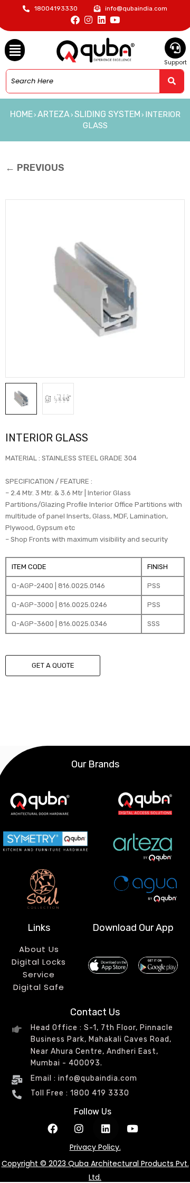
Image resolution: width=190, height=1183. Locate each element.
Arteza (53, 114)
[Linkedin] (101, 19)
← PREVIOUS (34, 168)
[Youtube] (114, 19)
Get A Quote (53, 665)
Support (175, 62)
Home (21, 114)
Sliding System (107, 114)
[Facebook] (75, 19)
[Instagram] (88, 19)
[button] (15, 50)
